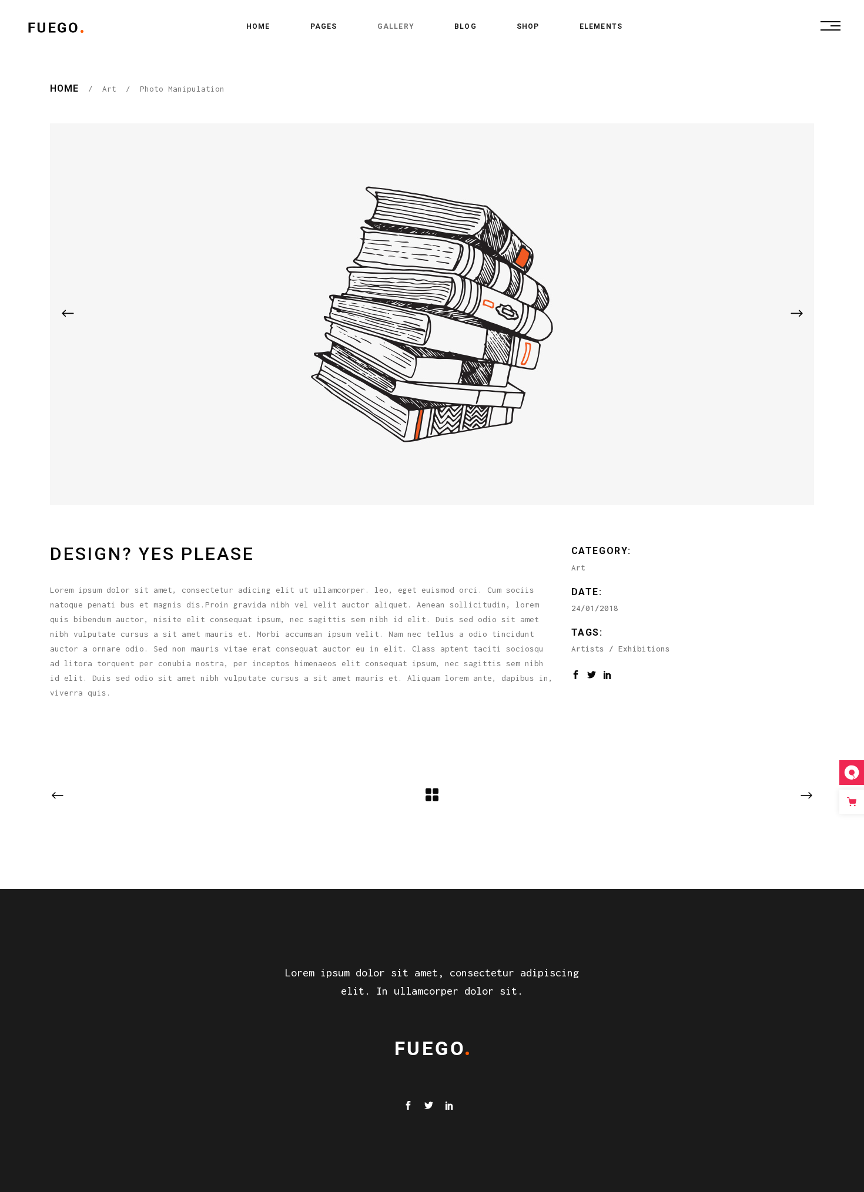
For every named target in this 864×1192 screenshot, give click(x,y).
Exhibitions (644, 648)
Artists (587, 648)
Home (64, 88)
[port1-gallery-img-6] (432, 314)
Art (109, 88)
